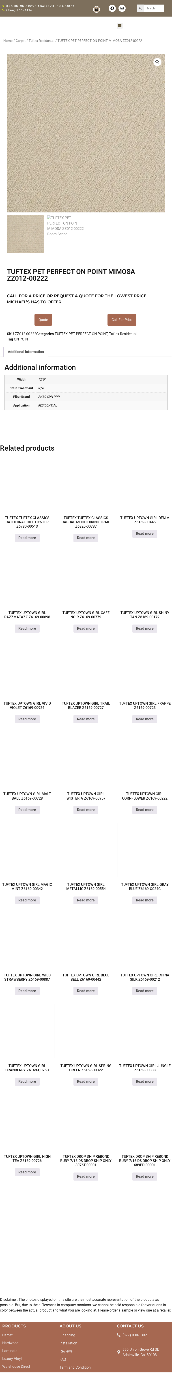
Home (8, 41)
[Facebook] (112, 8)
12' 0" (42, 379)
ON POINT (22, 339)
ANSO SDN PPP (49, 397)
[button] (120, 26)
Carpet (21, 41)
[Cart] (96, 9)
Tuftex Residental (41, 41)
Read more (27, 538)
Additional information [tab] (26, 352)
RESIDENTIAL (47, 405)
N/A (41, 388)
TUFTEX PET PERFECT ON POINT (81, 334)
